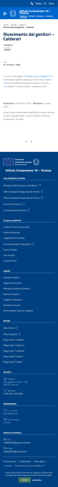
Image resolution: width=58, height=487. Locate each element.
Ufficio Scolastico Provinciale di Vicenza (21, 197)
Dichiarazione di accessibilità (28, 466)
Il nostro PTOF (10, 261)
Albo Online (8, 327)
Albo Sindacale (10, 334)
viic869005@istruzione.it (15, 451)
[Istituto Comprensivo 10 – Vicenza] (13, 13)
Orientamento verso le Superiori (18, 310)
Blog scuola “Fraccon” (13, 356)
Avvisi (7, 49)
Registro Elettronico (12, 283)
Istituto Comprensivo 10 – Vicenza (28, 170)
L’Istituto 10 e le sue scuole (16, 227)
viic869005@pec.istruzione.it (17, 442)
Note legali (39, 461)
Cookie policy (37, 480)
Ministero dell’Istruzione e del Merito (20, 185)
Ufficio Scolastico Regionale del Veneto (21, 191)
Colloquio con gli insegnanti (37, 76)
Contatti (8, 466)
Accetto (24, 480)
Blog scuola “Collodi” (13, 362)
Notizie (22, 24)
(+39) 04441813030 (13, 393)
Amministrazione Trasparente (17, 244)
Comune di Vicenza (12, 203)
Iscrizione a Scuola (11, 305)
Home (5, 24)
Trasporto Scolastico (12, 299)
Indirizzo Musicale (11, 232)
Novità (13, 24)
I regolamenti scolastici (14, 238)
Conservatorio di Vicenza (14, 210)
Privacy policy (9, 461)
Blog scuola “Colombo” (13, 351)
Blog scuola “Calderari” (13, 339)
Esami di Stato (10, 249)
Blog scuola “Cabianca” (14, 345)
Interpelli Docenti (11, 277)
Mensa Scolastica (11, 294)
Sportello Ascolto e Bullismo (16, 288)
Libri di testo (9, 255)
